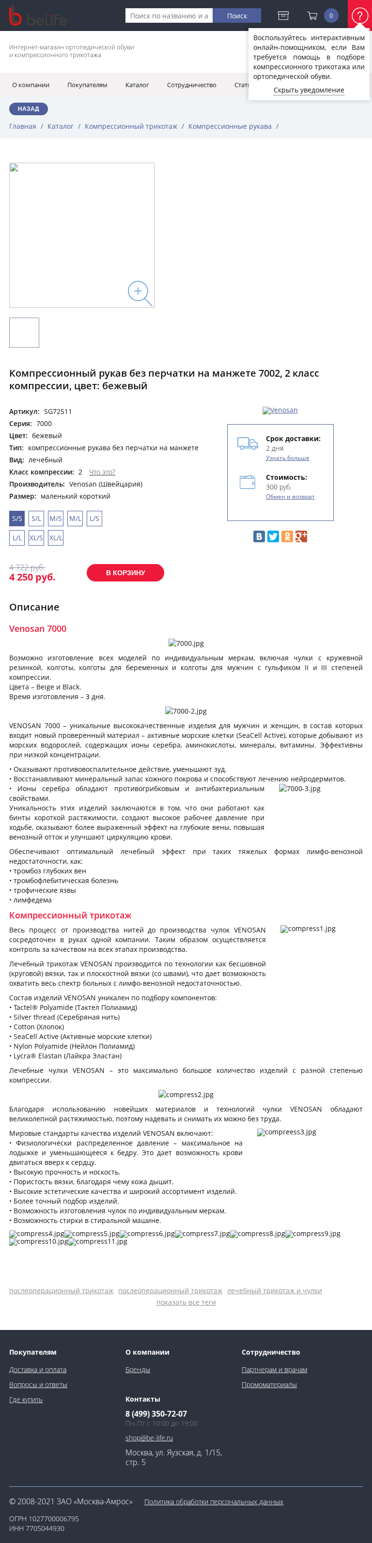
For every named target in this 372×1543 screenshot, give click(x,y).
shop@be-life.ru (149, 1437)
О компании (147, 1352)
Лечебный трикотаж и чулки (274, 1290)
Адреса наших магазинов (308, 84)
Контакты (142, 1399)
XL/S (36, 537)
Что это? (102, 471)
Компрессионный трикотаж (131, 126)
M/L (75, 518)
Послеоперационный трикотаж (61, 1290)
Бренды (137, 1369)
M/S (55, 518)
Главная (22, 126)
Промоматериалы (269, 1384)
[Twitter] (273, 536)
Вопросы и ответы (38, 1384)
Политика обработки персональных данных (213, 1501)
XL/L (55, 537)
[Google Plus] (301, 536)
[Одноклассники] (287, 536)
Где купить (26, 1399)
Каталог (60, 126)
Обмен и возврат (290, 496)
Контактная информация (286, 52)
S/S (17, 518)
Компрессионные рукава (230, 126)
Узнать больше (288, 458)
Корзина (331, 15)
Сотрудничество (271, 1352)
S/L (36, 518)
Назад (28, 109)
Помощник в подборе (360, 15)
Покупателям (33, 1352)
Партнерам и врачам (274, 1369)
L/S (94, 518)
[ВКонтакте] (259, 536)
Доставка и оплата (286, 15)
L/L (17, 537)
